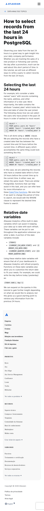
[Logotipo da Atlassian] (13, 4)
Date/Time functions (18, 192)
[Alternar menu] (39, 4)
